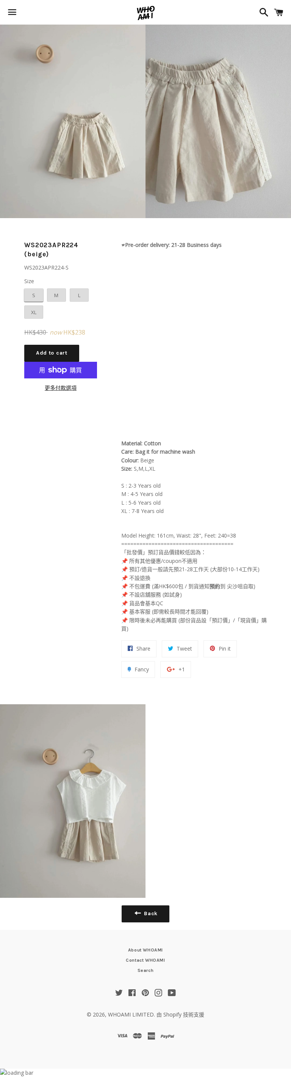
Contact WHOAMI (145, 960)
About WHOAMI (145, 950)
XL (33, 312)
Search (146, 970)
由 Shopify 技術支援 (180, 1014)
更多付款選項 (61, 387)
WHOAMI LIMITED (131, 1014)
